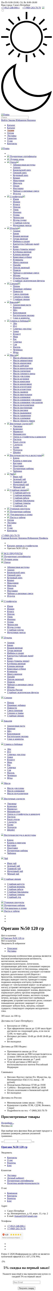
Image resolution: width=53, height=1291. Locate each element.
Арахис (16, 167)
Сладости (18, 444)
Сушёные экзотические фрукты (29, 280)
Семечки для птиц (22, 328)
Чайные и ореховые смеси (26, 191)
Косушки (17, 463)
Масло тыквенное (22, 415)
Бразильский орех (22, 170)
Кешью (16, 178)
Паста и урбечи (17, 517)
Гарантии (12, 138)
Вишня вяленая (20, 236)
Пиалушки (18, 466)
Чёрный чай (19, 487)
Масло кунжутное (22, 389)
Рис (15, 339)
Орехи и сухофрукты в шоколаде (29, 436)
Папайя (16, 265)
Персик (16, 207)
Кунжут (17, 334)
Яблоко (16, 275)
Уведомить (6, 943)
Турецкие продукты (19, 508)
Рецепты (11, 1163)
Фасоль (16, 347)
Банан (16, 233)
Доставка (11, 135)
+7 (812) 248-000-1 (16, 1226)
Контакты (12, 143)
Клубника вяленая (22, 252)
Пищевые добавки (22, 289)
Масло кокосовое (21, 381)
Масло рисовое (20, 410)
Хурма (16, 215)
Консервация (19, 312)
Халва (16, 447)
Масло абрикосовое (23, 358)
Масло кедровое (21, 379)
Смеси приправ (21, 294)
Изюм (16, 199)
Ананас (16, 231)
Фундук (17, 193)
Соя (15, 344)
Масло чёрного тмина (24, 420)
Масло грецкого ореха (24, 373)
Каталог (11, 125)
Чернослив (18, 217)
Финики (17, 212)
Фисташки (18, 188)
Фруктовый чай (21, 484)
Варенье (17, 307)
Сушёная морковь (22, 495)
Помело (17, 270)
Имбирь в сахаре (21, 241)
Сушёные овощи (21, 299)
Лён (15, 323)
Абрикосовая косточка (24, 165)
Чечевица (18, 349)
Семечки (17, 342)
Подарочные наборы (23, 468)
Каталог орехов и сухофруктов (22, 545)
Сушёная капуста (21, 492)
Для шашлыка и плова (20, 514)
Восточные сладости (20, 423)
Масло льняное (20, 392)
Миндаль (17, 183)
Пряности (18, 291)
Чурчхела (17, 450)
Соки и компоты (21, 318)
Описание (12, 948)
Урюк (16, 209)
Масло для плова (21, 376)
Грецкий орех (20, 172)
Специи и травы (21, 296)
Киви (15, 246)
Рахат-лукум (19, 442)
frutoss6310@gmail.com (25, 1216)
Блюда (16, 458)
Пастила (17, 439)
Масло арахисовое (22, 363)
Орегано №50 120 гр (14, 1146)
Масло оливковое (21, 397)
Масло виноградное (23, 368)
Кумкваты (18, 259)
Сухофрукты (16, 196)
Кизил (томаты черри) (24, 249)
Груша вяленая (20, 238)
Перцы (16, 286)
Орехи (12, 162)
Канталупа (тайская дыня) (26, 244)
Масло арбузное (21, 365)
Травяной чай (20, 482)
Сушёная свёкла (21, 498)
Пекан (16, 185)
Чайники (17, 471)
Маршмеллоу (19, 434)
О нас (10, 141)
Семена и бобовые (19, 321)
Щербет (17, 452)
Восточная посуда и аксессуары (25, 455)
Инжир (16, 201)
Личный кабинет (15, 1178)
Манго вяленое (20, 262)
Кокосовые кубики (22, 257)
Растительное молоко (23, 315)
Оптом (10, 133)
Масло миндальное (22, 394)
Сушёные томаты (21, 503)
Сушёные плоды (21, 222)
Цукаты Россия (20, 278)
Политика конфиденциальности (23, 1183)
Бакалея (13, 302)
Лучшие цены (16, 159)
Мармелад (18, 431)
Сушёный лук (20, 505)
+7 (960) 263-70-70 (10, 535)
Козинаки (18, 429)
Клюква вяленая (21, 254)
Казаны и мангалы (22, 460)
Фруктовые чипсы (22, 225)
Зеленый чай (19, 479)
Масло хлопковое (21, 418)
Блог (9, 525)
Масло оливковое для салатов (28, 402)
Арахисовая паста (22, 305)
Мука (15, 352)
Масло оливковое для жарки (27, 399)
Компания (12, 1193)
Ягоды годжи (19, 220)
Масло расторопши (22, 407)
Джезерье (17, 426)
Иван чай (17, 476)
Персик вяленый (21, 267)
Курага (16, 204)
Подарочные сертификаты (23, 156)
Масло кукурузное (22, 386)
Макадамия (18, 180)
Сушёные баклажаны (23, 500)
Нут (15, 326)
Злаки (16, 331)
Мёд (15, 310)
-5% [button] (3, 1261)
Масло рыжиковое (22, 413)
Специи (13, 283)
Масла (12, 355)
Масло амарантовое (23, 360)
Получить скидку (26, 1288)
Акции (10, 130)
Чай (11, 474)
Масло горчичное (22, 371)
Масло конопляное (22, 384)
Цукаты (13, 228)
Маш (15, 336)
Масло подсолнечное (23, 405)
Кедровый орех (20, 175)
